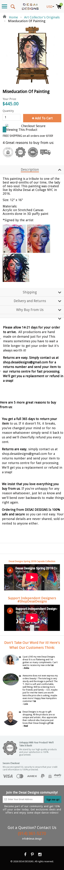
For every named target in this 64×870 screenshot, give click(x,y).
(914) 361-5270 (32, 833)
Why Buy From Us (30, 310)
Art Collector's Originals (42, 17)
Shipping (30, 292)
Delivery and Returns (30, 301)
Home (13, 17)
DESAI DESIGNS (26, 861)
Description (30, 170)
